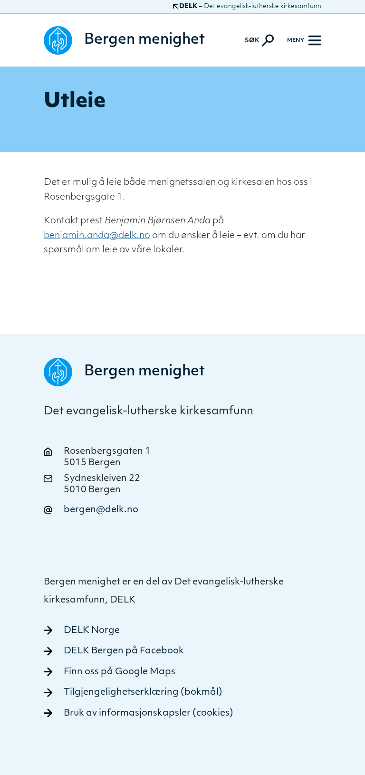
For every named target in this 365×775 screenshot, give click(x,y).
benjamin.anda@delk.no (97, 235)
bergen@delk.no (101, 510)
